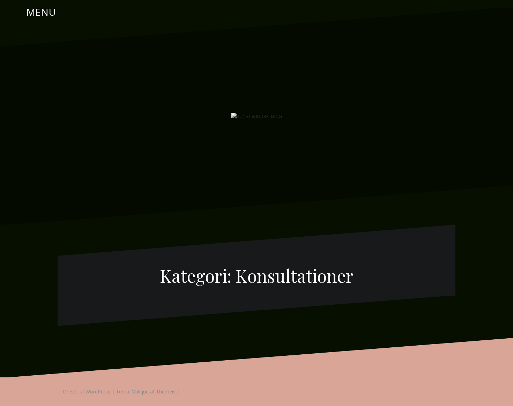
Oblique (140, 391)
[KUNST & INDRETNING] (256, 116)
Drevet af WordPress (86, 391)
